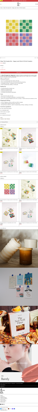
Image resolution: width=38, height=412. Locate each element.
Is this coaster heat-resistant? (6, 108)
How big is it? (3, 113)
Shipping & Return (3, 397)
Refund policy (2, 401)
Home (1, 7)
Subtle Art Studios (5, 407)
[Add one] (3, 67)
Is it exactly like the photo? (6, 115)
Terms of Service (3, 400)
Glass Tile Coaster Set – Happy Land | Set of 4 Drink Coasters (14, 7)
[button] (35, 4)
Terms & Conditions (3, 398)
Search (1, 395)
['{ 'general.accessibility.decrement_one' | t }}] (0, 67)
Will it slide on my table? (5, 111)
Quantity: (2, 65)
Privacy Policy (2, 399)
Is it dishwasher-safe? (5, 110)
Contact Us (2, 396)
